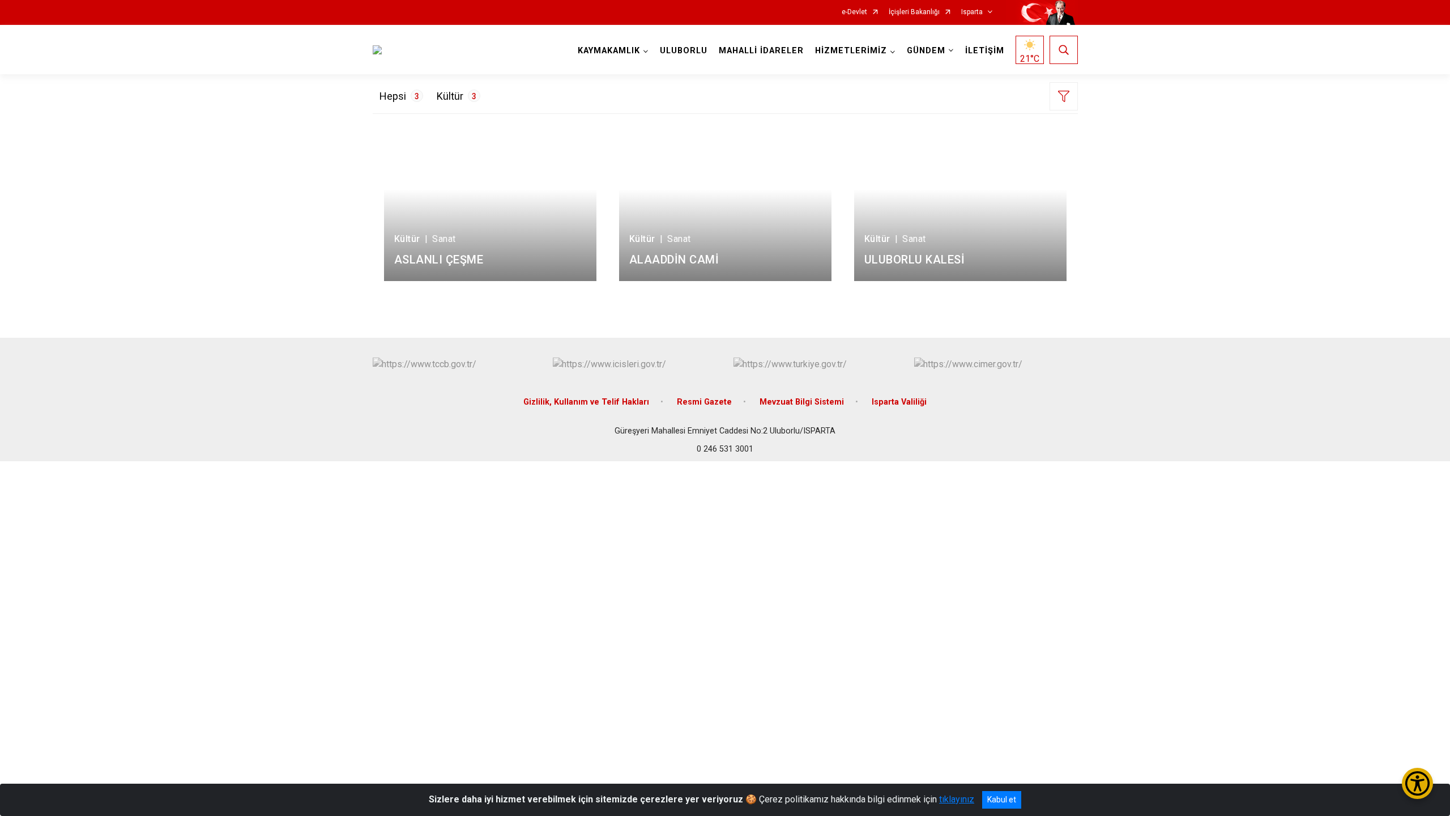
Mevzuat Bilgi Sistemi (802, 402)
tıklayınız (956, 799)
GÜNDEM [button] (926, 51)
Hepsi (399, 96)
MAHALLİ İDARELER (761, 51)
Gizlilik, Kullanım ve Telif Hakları (586, 402)
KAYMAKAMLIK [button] (609, 51)
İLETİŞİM (984, 51)
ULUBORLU (683, 51)
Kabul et (1001, 799)
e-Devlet (854, 12)
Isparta (972, 12)
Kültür (456, 96)
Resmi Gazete (704, 402)
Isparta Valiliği (899, 402)
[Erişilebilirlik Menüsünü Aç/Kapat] (1417, 783)
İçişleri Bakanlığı (914, 12)
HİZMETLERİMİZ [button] (851, 51)
